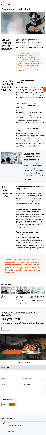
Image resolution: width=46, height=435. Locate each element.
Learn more (28, 179)
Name (3, 378)
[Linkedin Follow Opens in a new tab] (25, 363)
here (14, 399)
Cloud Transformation (17, 4)
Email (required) (28, 378)
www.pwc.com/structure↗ (13, 425)
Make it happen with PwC (6, 4)
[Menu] (44, 1)
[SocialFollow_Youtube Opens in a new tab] (27, 363)
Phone (3, 384)
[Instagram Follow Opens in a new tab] (29, 363)
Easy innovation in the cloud (29, 4)
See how (5, 328)
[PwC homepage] (2, 2)
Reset (4, 404)
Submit (11, 404)
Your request (26, 384)
